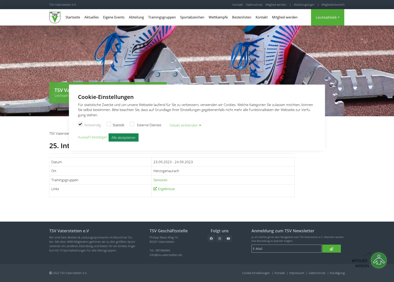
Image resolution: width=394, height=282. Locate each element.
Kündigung (337, 273)
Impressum (296, 273)
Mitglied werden (276, 5)
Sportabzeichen (192, 17)
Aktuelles (91, 17)
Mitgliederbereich (333, 5)
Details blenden (184, 125)
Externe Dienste (148, 125)
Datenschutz (254, 5)
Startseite (72, 17)
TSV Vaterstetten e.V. (63, 5)
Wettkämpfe (218, 17)
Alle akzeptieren (123, 137)
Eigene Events (113, 17)
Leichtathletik (326, 17)
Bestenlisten (241, 17)
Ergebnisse (166, 188)
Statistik (118, 125)
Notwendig (92, 125)
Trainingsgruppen (162, 17)
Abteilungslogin (304, 5)
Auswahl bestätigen (93, 137)
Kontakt (238, 5)
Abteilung (136, 17)
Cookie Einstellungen (256, 273)
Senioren (160, 180)
